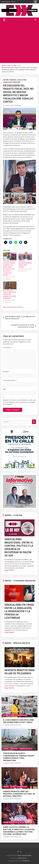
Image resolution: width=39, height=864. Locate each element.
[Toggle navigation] (4, 19)
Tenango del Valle (25, 748)
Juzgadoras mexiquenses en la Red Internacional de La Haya (22, 326)
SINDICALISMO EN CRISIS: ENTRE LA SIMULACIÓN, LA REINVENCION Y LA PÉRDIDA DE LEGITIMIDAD (19, 611)
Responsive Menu (35, 1)
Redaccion (18, 105)
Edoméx (6, 80)
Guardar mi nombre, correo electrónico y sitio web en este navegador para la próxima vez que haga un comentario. (19, 402)
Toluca (21, 822)
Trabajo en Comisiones (11, 82)
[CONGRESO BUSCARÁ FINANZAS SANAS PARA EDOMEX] (25, 256)
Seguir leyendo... (9, 570)
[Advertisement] (19, 42)
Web (4, 389)
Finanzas (13, 80)
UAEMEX (12, 715)
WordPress (26, 861)
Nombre (6, 372)
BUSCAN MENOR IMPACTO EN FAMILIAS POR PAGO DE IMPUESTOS (20, 318)
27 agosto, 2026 (8, 725)
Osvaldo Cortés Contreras (15, 307)
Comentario (7, 347)
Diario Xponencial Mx (24, 855)
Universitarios (22, 715)
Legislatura (21, 80)
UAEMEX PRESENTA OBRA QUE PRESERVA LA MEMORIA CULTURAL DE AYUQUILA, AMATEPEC (19, 793)
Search (34, 421)
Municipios (14, 748)
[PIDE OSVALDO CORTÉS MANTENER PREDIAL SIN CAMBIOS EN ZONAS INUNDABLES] (9, 285)
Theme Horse (22, 858)
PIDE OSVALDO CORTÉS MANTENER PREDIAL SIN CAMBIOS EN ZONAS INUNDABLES (9, 294)
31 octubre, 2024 (8, 105)
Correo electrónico (9, 380)
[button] (19, 176)
